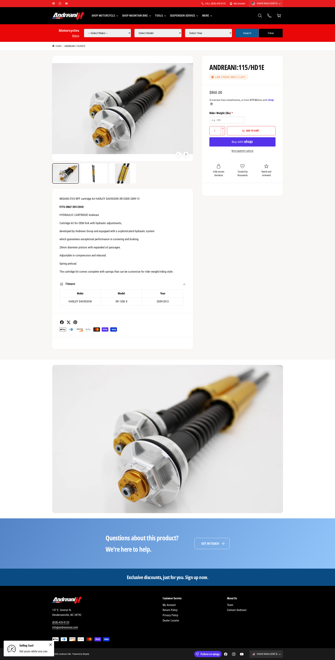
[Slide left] (178, 154)
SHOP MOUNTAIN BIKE (135, 15)
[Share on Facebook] (61, 322)
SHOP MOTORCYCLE (103, 15)
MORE (205, 15)
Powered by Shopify (80, 654)
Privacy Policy (170, 615)
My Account (239, 3)
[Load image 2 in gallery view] (94, 173)
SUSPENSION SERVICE (182, 15)
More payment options (243, 150)
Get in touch (210, 543)
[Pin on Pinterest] (75, 322)
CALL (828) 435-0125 (215, 3)
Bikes (75, 35)
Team (230, 605)
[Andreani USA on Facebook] (53, 3)
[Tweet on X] (68, 322)
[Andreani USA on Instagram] (60, 3)
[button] (104, 15)
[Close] (50, 644)
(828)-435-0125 (60, 622)
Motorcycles (69, 30)
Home (58, 46)
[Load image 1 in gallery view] (65, 173)
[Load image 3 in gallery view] (122, 173)
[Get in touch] (269, 16)
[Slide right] (186, 154)
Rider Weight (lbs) (221, 113)
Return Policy (170, 610)
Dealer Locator (171, 620)
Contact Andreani (237, 610)
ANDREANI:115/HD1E (74, 46)
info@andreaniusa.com (65, 627)
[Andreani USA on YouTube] (66, 3)
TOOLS (159, 15)
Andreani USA (65, 654)
